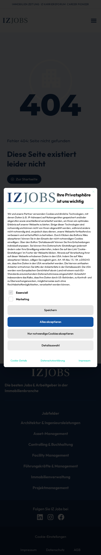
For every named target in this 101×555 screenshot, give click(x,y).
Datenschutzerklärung (53, 360)
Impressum (84, 360)
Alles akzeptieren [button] (50, 322)
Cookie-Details (19, 360)
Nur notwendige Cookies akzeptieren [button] (50, 333)
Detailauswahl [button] (51, 345)
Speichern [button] (50, 310)
